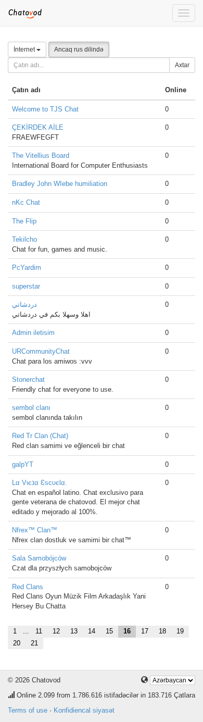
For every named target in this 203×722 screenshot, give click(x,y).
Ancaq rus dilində (79, 49)
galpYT (22, 464)
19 (180, 631)
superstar (26, 286)
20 (16, 643)
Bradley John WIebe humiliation (59, 184)
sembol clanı (31, 408)
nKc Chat (26, 202)
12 (56, 631)
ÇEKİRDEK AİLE (38, 127)
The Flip (24, 221)
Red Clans (27, 587)
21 (34, 643)
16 (127, 631)
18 (162, 631)
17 (144, 631)
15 (109, 631)
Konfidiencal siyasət (84, 710)
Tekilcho (24, 239)
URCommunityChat (41, 351)
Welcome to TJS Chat (45, 109)
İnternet (25, 49)
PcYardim (26, 267)
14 (91, 631)
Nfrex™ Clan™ (34, 530)
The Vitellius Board (40, 155)
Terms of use (27, 710)
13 (74, 631)
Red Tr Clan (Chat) (40, 436)
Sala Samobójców (39, 558)
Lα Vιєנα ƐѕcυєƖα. (39, 483)
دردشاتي (24, 304)
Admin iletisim (33, 333)
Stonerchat (28, 379)
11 (38, 631)
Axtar (182, 65)
